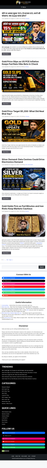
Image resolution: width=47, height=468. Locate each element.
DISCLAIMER (24, 456)
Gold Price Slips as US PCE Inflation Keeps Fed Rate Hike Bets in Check (20, 62)
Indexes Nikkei (5, 416)
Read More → (6, 54)
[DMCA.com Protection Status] (5, 451)
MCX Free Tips (5, 306)
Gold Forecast (7, 317)
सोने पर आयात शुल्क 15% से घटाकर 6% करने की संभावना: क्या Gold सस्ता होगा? (21, 14)
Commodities (5, 305)
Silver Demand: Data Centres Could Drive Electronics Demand (17, 376)
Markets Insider (5, 414)
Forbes (3, 424)
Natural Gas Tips (6, 401)
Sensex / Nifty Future (7, 403)
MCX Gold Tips (5, 389)
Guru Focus (4, 422)
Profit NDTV (5, 418)
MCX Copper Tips (6, 397)
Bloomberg (4, 420)
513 (7, 259)
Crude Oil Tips (5, 395)
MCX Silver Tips (6, 391)
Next (11, 259)
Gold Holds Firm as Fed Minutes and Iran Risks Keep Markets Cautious (23, 207)
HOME (13, 456)
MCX (28, 310)
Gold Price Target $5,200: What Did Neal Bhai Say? (14, 374)
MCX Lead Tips (5, 399)
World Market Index (6, 411)
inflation (22, 243)
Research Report (6, 387)
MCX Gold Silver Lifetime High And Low (11, 313)
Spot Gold (4, 393)
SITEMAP (34, 456)
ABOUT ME (17, 456)
